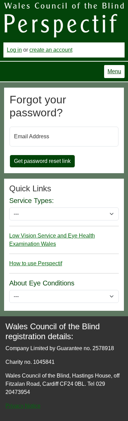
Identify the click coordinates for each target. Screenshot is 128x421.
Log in (14, 50)
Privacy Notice (23, 406)
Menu (114, 71)
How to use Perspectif (35, 263)
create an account (50, 50)
